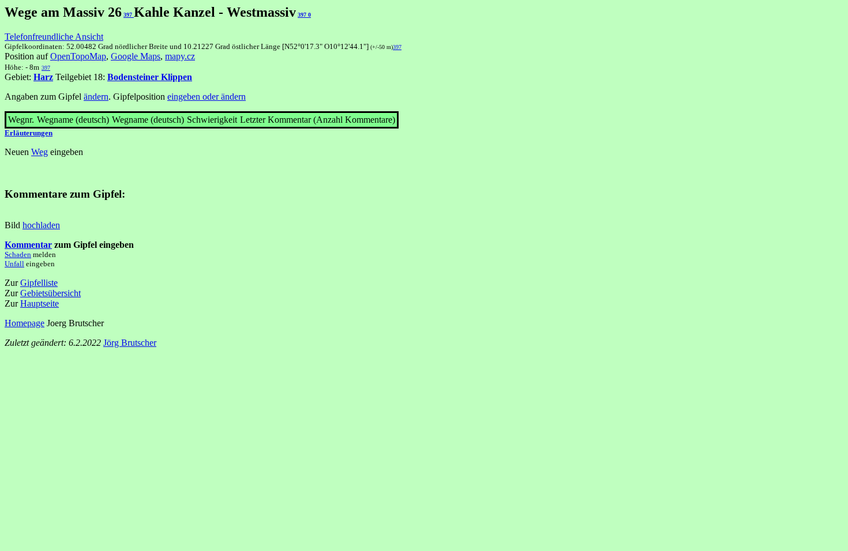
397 (128, 15)
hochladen (41, 225)
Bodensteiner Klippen (149, 77)
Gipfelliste (39, 283)
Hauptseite (39, 303)
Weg (39, 152)
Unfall (14, 263)
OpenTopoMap (78, 56)
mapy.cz (180, 56)
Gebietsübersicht (50, 293)
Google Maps (135, 56)
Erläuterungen (28, 133)
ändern (96, 96)
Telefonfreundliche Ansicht (54, 36)
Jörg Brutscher (129, 343)
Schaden (18, 254)
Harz (43, 77)
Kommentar (28, 245)
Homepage (24, 323)
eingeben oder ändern (206, 96)
